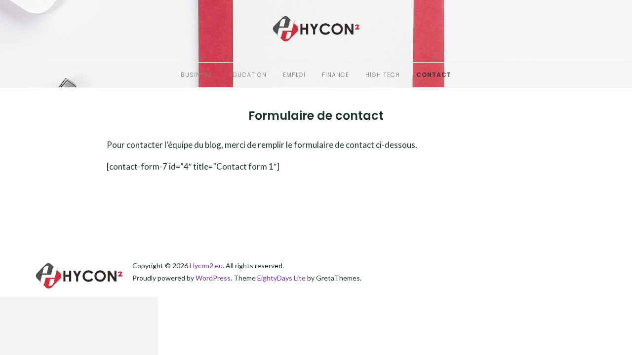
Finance (335, 75)
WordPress (213, 278)
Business (197, 75)
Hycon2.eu (206, 265)
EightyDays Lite (281, 278)
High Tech (382, 75)
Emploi (294, 75)
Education (248, 75)
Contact (433, 75)
